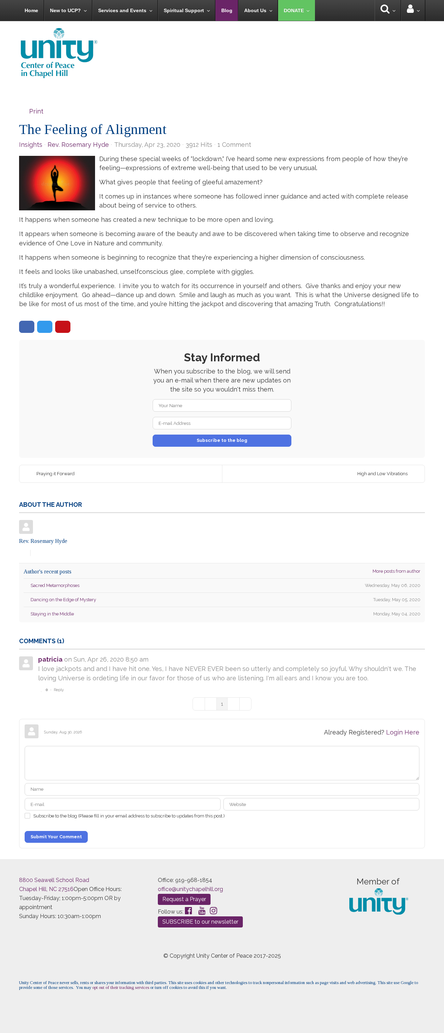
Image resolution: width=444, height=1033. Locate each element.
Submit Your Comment (56, 836)
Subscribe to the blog (222, 440)
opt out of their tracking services (120, 987)
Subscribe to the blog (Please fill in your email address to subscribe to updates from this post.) (129, 815)
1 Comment (234, 144)
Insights (30, 145)
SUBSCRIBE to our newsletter (200, 921)
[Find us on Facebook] (188, 911)
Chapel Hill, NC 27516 (46, 889)
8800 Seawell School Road (54, 880)
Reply (59, 690)
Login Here (402, 732)
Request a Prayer (184, 899)
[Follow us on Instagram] (213, 911)
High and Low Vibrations (382, 473)
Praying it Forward (55, 473)
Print (36, 111)
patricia (50, 659)
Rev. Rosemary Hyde (78, 144)
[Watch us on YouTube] (202, 911)
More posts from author (396, 571)
